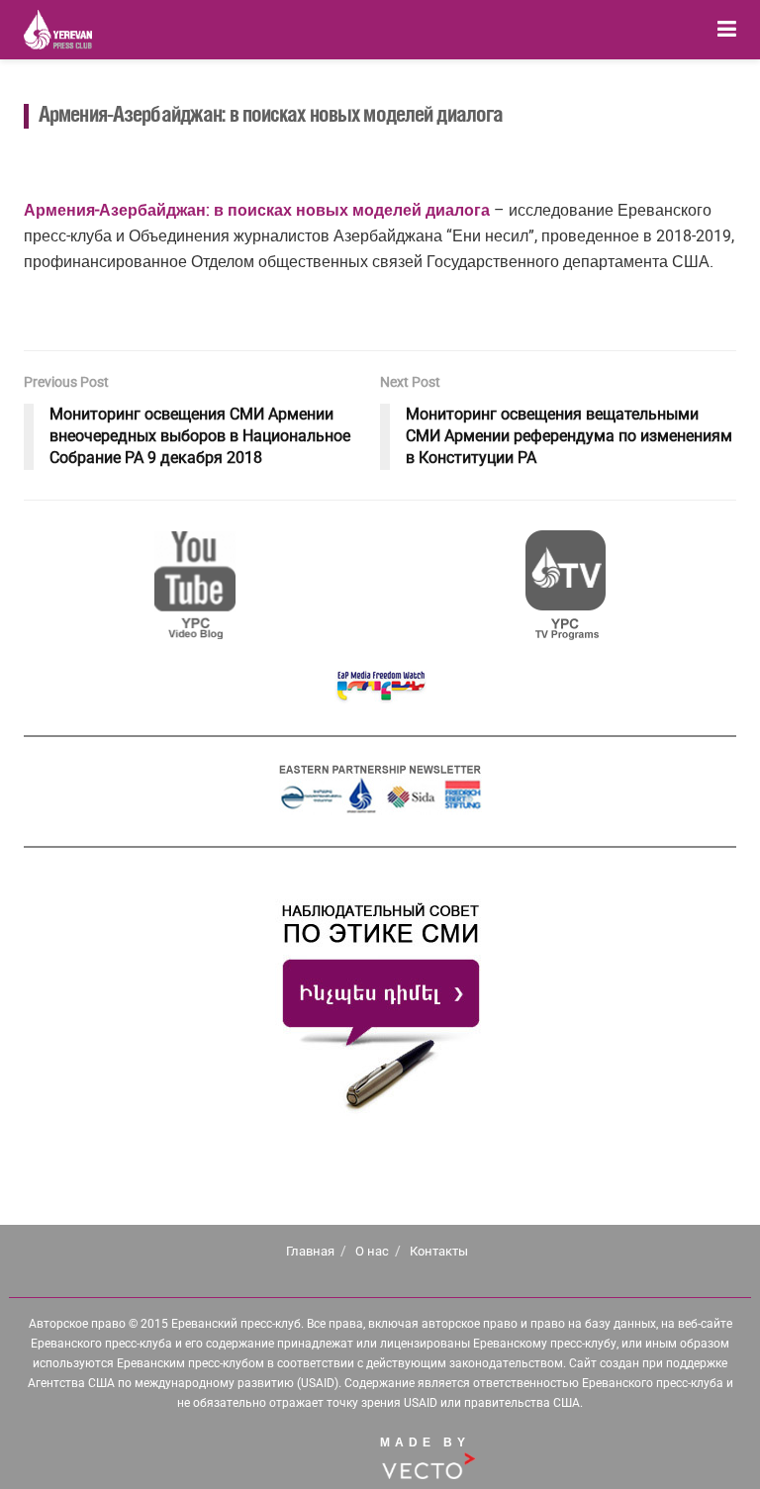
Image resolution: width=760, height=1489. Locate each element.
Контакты (439, 1251)
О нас (372, 1251)
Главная (310, 1251)
